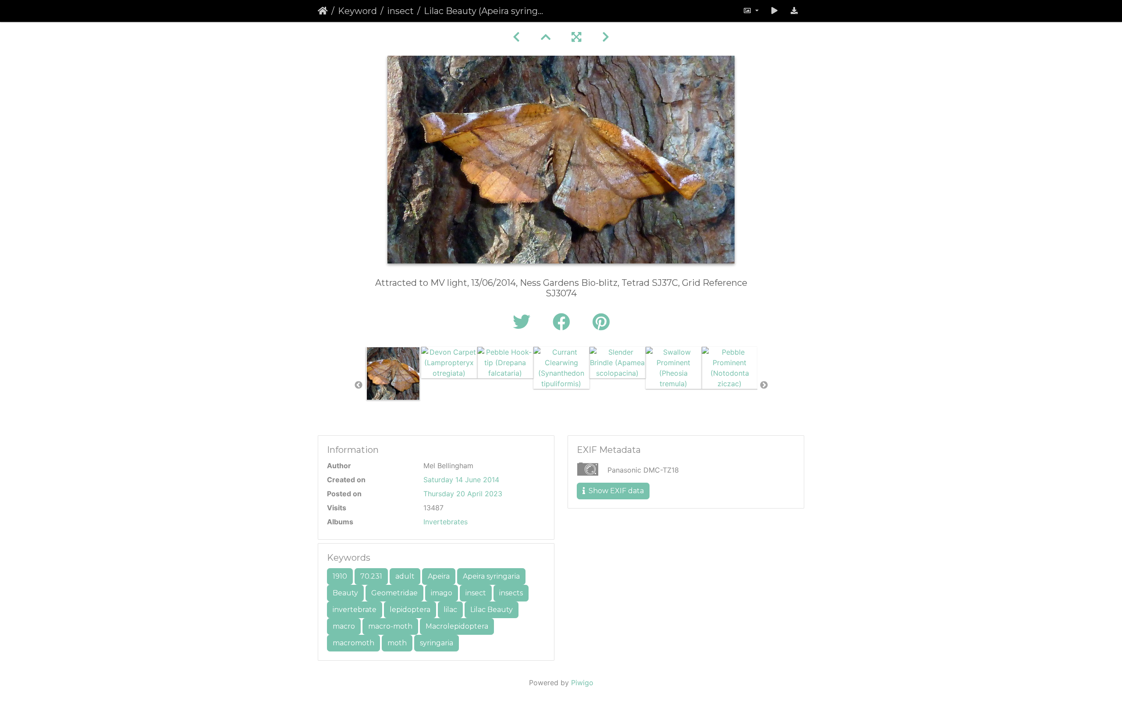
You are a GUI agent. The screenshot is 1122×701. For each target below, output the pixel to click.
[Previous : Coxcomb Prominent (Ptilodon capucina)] (516, 37)
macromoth (353, 643)
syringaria (436, 643)
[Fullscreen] (576, 37)
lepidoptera (410, 609)
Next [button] (764, 385)
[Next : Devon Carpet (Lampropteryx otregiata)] (606, 37)
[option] (393, 373)
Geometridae (394, 593)
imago (441, 593)
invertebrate (354, 609)
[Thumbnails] (545, 37)
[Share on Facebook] (564, 322)
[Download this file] (794, 11)
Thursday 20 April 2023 (462, 493)
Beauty (345, 593)
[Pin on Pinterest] (601, 322)
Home (323, 11)
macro (344, 626)
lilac (450, 609)
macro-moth (390, 626)
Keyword (357, 11)
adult (405, 576)
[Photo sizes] (750, 11)
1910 (340, 576)
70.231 (371, 576)
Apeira (439, 576)
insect (400, 11)
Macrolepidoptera (457, 626)
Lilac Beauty (491, 609)
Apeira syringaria (491, 576)
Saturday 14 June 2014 (461, 479)
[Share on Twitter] (524, 322)
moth (397, 643)
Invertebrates (445, 521)
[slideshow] (774, 11)
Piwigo (582, 682)
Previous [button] (358, 385)
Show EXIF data (615, 491)
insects (511, 593)
